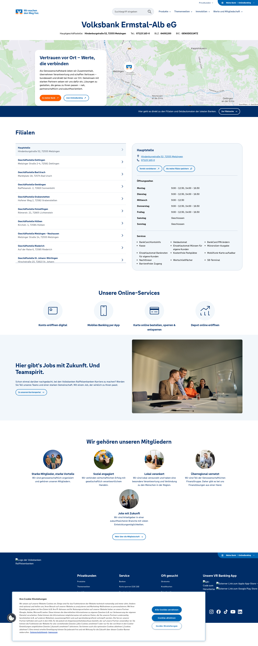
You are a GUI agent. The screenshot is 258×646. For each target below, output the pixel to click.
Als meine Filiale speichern (177, 169)
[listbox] (71, 203)
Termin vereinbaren (148, 169)
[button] (11, 618)
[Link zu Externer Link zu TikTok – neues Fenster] (225, 611)
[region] (108, 616)
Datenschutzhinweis (38, 632)
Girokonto (165, 581)
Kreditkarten (166, 586)
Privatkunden (205, 3)
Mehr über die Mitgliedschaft (127, 536)
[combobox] (130, 11)
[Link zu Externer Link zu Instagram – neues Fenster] (211, 611)
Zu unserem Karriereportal (29, 392)
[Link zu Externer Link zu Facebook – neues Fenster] (218, 611)
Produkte (81, 581)
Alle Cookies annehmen (166, 609)
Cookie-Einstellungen (167, 626)
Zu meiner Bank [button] (48, 98)
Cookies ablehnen (167, 618)
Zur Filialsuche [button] (227, 111)
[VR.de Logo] (31, 12)
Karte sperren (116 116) (129, 586)
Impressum (52, 632)
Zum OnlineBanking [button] (74, 98)
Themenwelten (83, 586)
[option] (71, 150)
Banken (122, 581)
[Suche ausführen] (149, 11)
